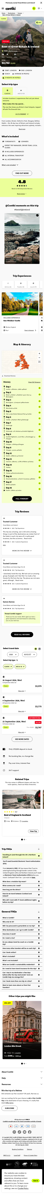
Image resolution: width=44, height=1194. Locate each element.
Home (3, 13)
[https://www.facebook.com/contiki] (29, 1132)
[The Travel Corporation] (16, 1165)
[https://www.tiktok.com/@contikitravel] (20, 1132)
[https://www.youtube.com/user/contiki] (25, 1132)
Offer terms (9, 1103)
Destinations (11, 13)
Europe (20, 13)
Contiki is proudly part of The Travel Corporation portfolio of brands (22, 1121)
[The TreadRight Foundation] (9, 1165)
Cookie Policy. (23, 1188)
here (33, 877)
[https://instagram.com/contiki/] (15, 1132)
